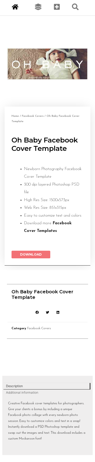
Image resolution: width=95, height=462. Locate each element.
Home (15, 116)
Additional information (22, 392)
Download (31, 254)
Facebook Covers (33, 116)
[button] (37, 312)
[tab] (46, 386)
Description (14, 386)
